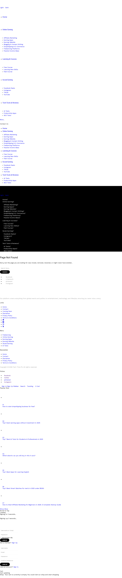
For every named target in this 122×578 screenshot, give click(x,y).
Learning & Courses (10, 220)
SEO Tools (8, 251)
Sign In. (16, 567)
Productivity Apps (10, 248)
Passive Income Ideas (12, 217)
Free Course (8, 223)
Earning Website (10, 209)
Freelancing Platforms (12, 215)
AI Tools (7, 246)
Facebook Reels (10, 234)
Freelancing (6, 335)
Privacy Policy (7, 315)
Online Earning (8, 202)
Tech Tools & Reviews (10, 243)
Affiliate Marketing (11, 205)
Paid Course (8, 228)
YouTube (7, 240)
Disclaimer (6, 313)
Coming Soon (7, 311)
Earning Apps (9, 207)
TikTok (6, 238)
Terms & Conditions (9, 318)
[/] (0, 193)
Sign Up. (15, 543)
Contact (5, 309)
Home (5, 199)
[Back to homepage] (18, 525)
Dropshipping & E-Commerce (14, 213)
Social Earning (8, 231)
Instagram (8, 236)
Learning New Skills (11, 226)
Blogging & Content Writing (14, 211)
